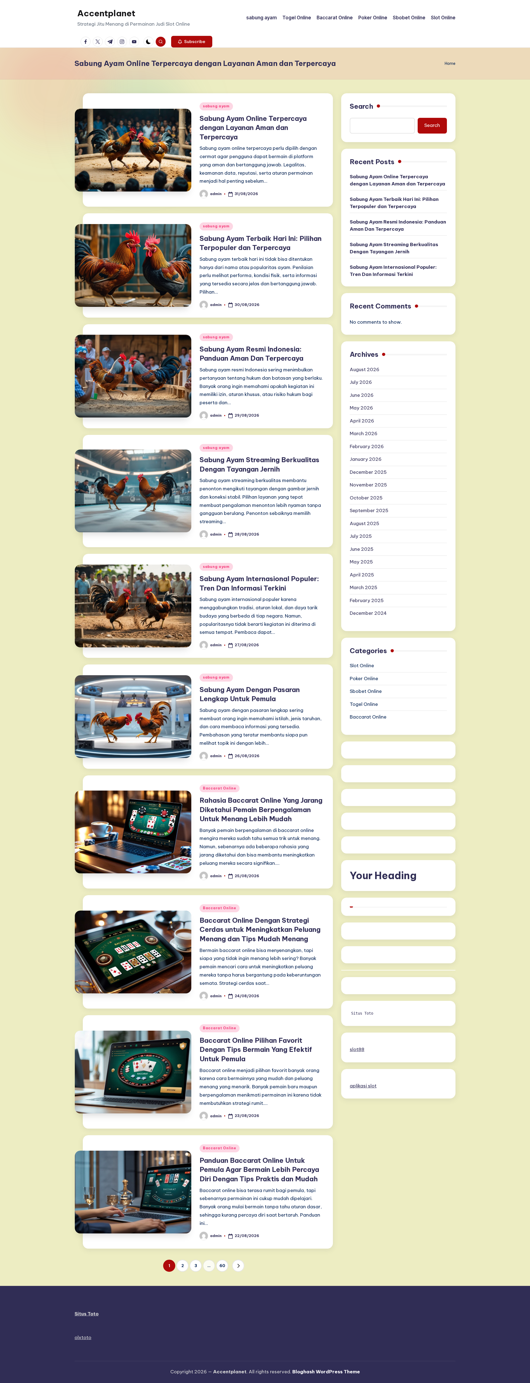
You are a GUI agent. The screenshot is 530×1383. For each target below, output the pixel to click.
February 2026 (367, 447)
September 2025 (369, 511)
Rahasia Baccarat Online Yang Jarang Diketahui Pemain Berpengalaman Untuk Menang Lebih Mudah (261, 809)
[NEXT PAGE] (238, 1266)
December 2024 (368, 613)
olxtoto (83, 1337)
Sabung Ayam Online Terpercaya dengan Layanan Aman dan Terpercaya (253, 127)
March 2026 (363, 434)
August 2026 (364, 370)
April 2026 (362, 421)
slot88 (357, 1050)
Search (361, 106)
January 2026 (365, 459)
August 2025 (364, 524)
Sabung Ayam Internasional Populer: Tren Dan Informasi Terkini (393, 271)
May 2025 (361, 562)
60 (222, 1265)
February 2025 (367, 601)
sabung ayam (216, 106)
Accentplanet (106, 13)
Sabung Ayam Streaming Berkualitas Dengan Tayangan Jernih (394, 248)
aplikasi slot (363, 1086)
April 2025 (362, 575)
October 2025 (366, 498)
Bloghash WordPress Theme (326, 1372)
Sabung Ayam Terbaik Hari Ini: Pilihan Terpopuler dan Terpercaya (394, 203)
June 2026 (361, 395)
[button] (191, 41)
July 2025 (361, 536)
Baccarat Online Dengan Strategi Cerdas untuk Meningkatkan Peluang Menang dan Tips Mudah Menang (260, 929)
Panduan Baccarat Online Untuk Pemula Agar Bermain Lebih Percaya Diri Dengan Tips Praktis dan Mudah (259, 1169)
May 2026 (361, 408)
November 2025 (368, 485)
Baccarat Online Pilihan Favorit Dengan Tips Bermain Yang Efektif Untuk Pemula (256, 1049)
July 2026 (361, 382)
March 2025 (363, 588)
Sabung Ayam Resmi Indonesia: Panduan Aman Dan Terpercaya (398, 225)
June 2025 (361, 549)
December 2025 (368, 472)
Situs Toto (362, 1013)
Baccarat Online (219, 788)
